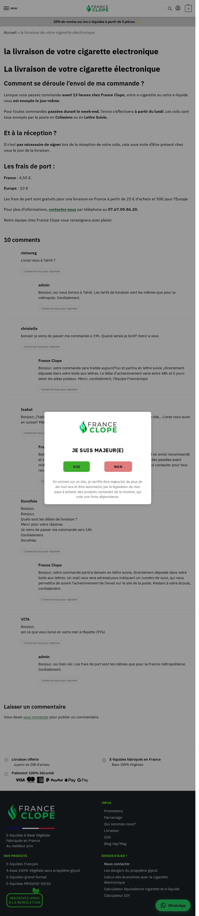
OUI (76, 466)
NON (118, 466)
